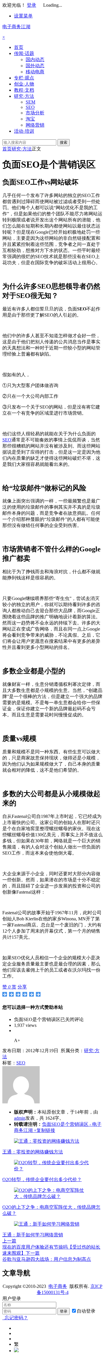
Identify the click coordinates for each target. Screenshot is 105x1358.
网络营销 (35, 125)
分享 (22, 986)
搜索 (63, 142)
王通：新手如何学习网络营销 (32, 1234)
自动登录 (86, 1311)
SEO (30, 107)
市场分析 (35, 112)
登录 (31, 5)
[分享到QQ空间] (11, 994)
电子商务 (57, 1286)
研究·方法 (24, 96)
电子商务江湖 (16, 26)
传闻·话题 (24, 53)
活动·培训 (24, 131)
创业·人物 (24, 83)
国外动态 (35, 65)
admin (19, 1118)
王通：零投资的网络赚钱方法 (32, 1151)
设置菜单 (23, 15)
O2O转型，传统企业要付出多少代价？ (42, 1179)
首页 (18, 47)
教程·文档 (24, 90)
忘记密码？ (15, 1317)
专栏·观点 (24, 77)
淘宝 (30, 118)
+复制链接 (44, 1130)
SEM (30, 102)
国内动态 (35, 59)
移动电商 (35, 71)
